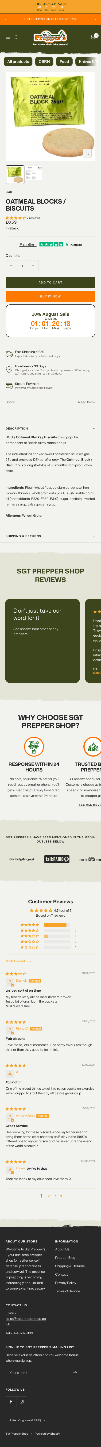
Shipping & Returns (70, 1266)
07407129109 (23, 1333)
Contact (61, 1274)
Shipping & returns (23, 536)
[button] (16, 218)
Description (17, 428)
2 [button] (49, 1196)
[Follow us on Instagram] (21, 1401)
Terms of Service (67, 1291)
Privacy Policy (65, 1282)
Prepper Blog (65, 1257)
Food (64, 61)
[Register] (75, 1372)
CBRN (44, 61)
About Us (62, 1249)
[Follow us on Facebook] (11, 1401)
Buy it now (50, 296)
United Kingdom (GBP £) (25, 1420)
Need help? (86, 402)
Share (10, 402)
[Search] (17, 37)
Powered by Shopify (47, 1434)
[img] (16, 974)
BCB (9, 192)
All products (18, 61)
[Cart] (92, 37)
